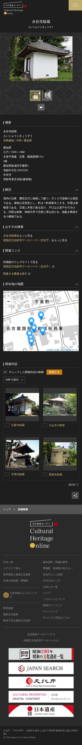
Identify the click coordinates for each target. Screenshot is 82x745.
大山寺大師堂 (57, 425)
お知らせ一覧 (50, 586)
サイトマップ (50, 611)
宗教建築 (8, 140)
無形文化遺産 (10, 614)
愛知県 (28, 140)
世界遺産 (8, 608)
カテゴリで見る (12, 568)
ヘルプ (46, 592)
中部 (19, 140)
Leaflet (50, 349)
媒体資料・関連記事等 (55, 562)
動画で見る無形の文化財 (17, 620)
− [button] (8, 301)
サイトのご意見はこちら (56, 617)
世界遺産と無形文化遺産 (17, 574)
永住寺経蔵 (10, 235)
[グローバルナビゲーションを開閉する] (75, 5)
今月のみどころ (51, 580)
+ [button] (8, 295)
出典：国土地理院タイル (66, 349)
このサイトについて (54, 599)
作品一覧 (8, 562)
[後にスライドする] (73, 484)
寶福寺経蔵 (55, 474)
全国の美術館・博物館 (15, 580)
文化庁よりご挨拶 (53, 574)
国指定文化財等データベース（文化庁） (27, 240)
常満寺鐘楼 (18, 474)
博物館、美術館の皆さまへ (58, 568)
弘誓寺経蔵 (18, 425)
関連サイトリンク (53, 605)
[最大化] (8, 310)
